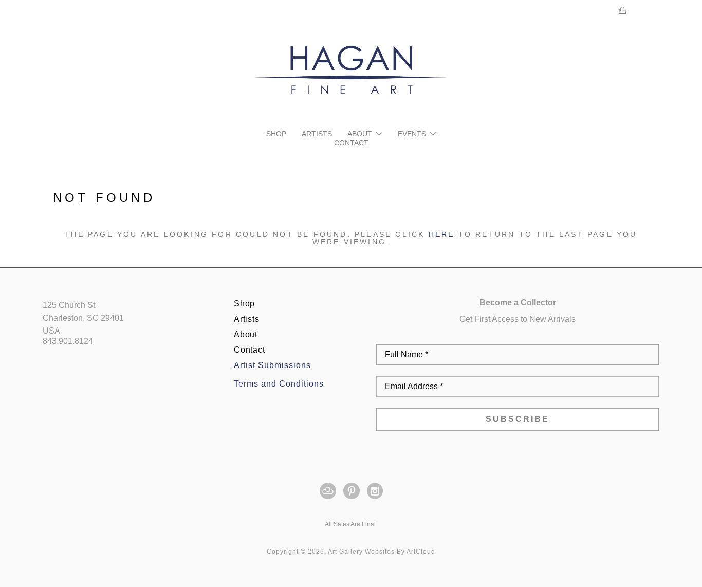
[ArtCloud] (330, 491)
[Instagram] (375, 491)
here (442, 234)
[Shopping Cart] (622, 10)
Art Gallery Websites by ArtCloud (381, 551)
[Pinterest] (353, 491)
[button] (364, 134)
